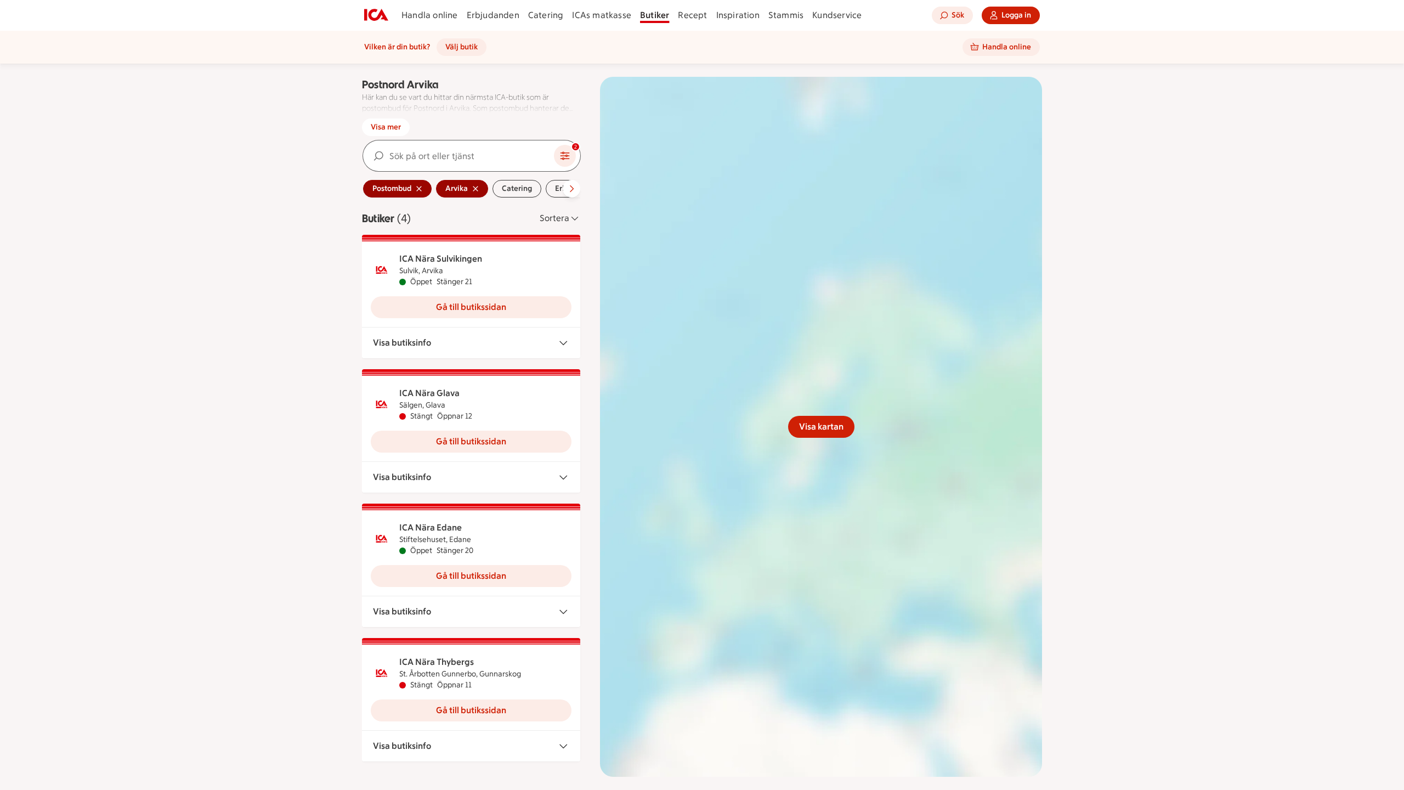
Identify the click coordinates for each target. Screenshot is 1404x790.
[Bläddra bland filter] (571, 189)
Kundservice (837, 15)
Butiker (654, 15)
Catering (546, 15)
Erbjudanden (493, 15)
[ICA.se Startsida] (376, 15)
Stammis (785, 15)
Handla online (429, 15)
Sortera (554, 218)
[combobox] (458, 155)
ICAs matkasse (601, 15)
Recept (692, 15)
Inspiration (738, 15)
